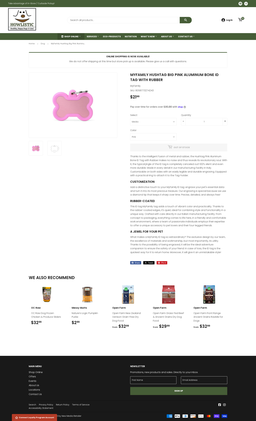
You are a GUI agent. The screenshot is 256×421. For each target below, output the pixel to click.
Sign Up (178, 390)
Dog (43, 43)
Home (32, 43)
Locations (34, 389)
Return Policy (62, 404)
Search (32, 404)
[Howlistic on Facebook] (219, 405)
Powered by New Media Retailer (65, 415)
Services (92, 36)
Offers (32, 376)
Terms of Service (80, 404)
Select (133, 115)
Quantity (186, 115)
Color (133, 130)
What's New (148, 36)
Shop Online (71, 36)
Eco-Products (112, 36)
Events (32, 381)
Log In (229, 20)
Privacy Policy (46, 404)
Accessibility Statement (41, 408)
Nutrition (131, 36)
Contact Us (185, 36)
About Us (166, 36)
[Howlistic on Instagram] (224, 405)
